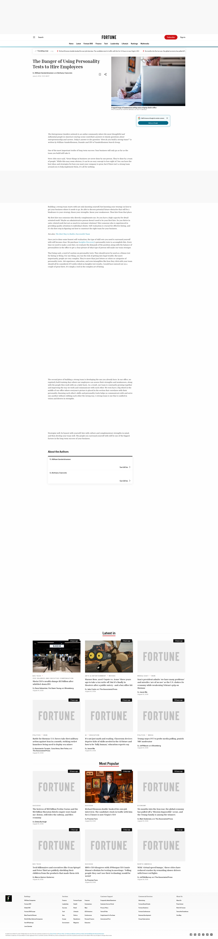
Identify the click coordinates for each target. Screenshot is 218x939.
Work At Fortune (180, 907)
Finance (99, 43)
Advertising (142, 900)
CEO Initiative (88, 911)
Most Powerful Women (30, 915)
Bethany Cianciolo (64, 73)
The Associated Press (108, 689)
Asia (63, 915)
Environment (65, 922)
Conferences (88, 915)
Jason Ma (143, 692)
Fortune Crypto (77, 900)
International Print (105, 919)
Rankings (134, 43)
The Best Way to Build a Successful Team (73, 234)
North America (144, 864)
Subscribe (171, 37)
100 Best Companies (29, 900)
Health (75, 904)
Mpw (86, 907)
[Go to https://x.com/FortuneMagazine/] (195, 934)
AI (86, 735)
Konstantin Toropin (42, 748)
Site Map (178, 915)
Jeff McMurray (145, 877)
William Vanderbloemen (44, 73)
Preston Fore (92, 819)
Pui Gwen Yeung (54, 688)
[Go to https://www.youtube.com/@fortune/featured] (211, 934)
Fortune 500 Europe (29, 911)
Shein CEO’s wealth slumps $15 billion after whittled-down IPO (53, 682)
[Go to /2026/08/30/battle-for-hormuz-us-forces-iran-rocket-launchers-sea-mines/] (57, 716)
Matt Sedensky (146, 819)
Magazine (76, 922)
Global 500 (27, 907)
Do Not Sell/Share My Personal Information (94, 933)
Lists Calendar (28, 926)
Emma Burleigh (41, 822)
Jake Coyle (91, 689)
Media (150, 735)
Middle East (143, 676)
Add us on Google (153, 123)
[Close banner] (167, 118)
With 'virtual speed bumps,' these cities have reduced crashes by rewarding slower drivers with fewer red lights (159, 870)
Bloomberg (69, 688)
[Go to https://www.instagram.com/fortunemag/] (203, 934)
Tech (106, 43)
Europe (64, 919)
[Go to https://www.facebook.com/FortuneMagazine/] (191, 934)
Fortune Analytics (143, 907)
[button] (71, 43)
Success (37, 805)
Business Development (145, 915)
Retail (75, 907)
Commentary (88, 904)
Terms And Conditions (182, 911)
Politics (37, 735)
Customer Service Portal (107, 904)
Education (94, 735)
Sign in (182, 37)
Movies (112, 676)
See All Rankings (28, 922)
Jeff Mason (144, 746)
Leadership (114, 43)
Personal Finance (89, 919)
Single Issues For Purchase (107, 915)
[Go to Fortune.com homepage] (109, 37)
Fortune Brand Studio (144, 904)
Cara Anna (55, 748)
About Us (178, 900)
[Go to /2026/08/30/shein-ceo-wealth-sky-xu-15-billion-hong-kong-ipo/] (57, 656)
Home (71, 43)
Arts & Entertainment (95, 676)
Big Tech (37, 676)
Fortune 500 (88, 43)
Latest (78, 43)
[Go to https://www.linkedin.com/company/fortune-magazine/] (199, 934)
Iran (153, 676)
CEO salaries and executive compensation (53, 678)
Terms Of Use (104, 911)
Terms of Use (53, 933)
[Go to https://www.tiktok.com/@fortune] (207, 934)
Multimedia (145, 43)
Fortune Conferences (144, 911)
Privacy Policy (104, 907)
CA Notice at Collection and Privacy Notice (74, 933)
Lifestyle (125, 43)
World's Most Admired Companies (33, 919)
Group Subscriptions (144, 919)
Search (40, 37)
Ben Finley (65, 748)
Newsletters (76, 919)
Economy (141, 805)
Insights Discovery (86, 242)
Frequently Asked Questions (108, 900)
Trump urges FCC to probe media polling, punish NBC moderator (160, 740)
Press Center (179, 904)
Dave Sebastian (41, 688)
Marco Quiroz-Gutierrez (44, 877)
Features (87, 900)
